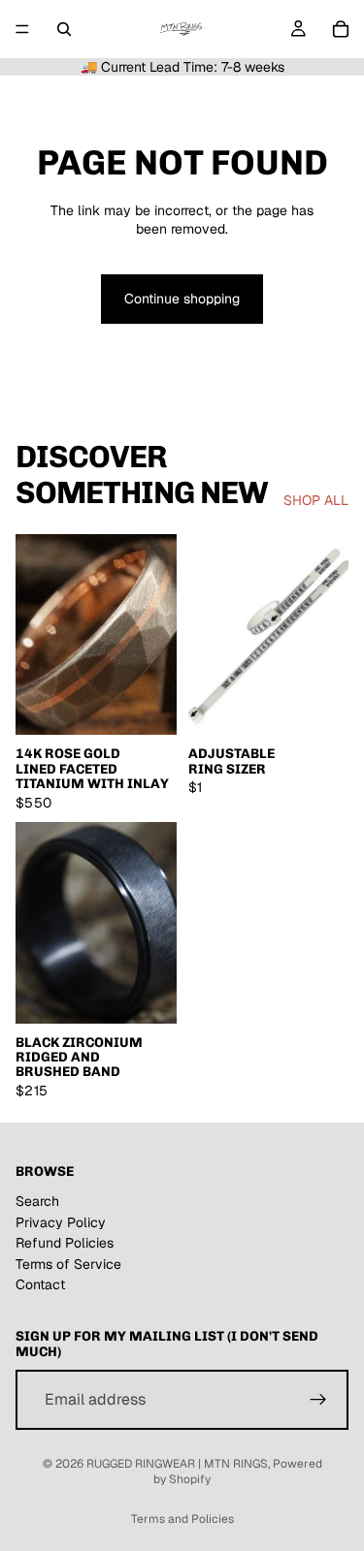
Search (37, 1201)
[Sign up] (318, 1399)
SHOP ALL (315, 500)
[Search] (64, 29)
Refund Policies (65, 1242)
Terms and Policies (182, 1519)
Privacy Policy (61, 1222)
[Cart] (340, 29)
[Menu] (22, 29)
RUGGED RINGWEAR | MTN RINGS (177, 1464)
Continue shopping (182, 298)
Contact (40, 1285)
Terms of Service (68, 1264)
